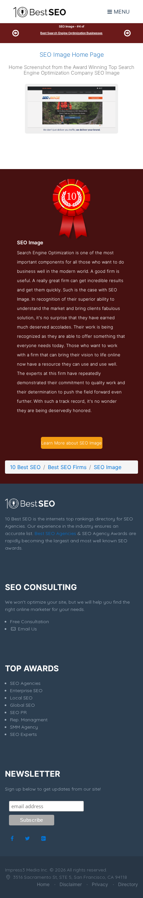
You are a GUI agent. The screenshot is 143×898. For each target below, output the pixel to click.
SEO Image (107, 467)
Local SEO (21, 698)
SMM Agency (24, 727)
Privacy (100, 884)
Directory (128, 884)
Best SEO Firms (67, 467)
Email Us (27, 629)
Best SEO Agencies (55, 533)
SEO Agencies (25, 683)
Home (43, 884)
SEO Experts (23, 734)
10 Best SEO (25, 467)
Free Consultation (29, 622)
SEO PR (18, 712)
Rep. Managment (29, 720)
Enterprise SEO (26, 690)
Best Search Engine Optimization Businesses (71, 33)
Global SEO (22, 705)
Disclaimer (71, 884)
